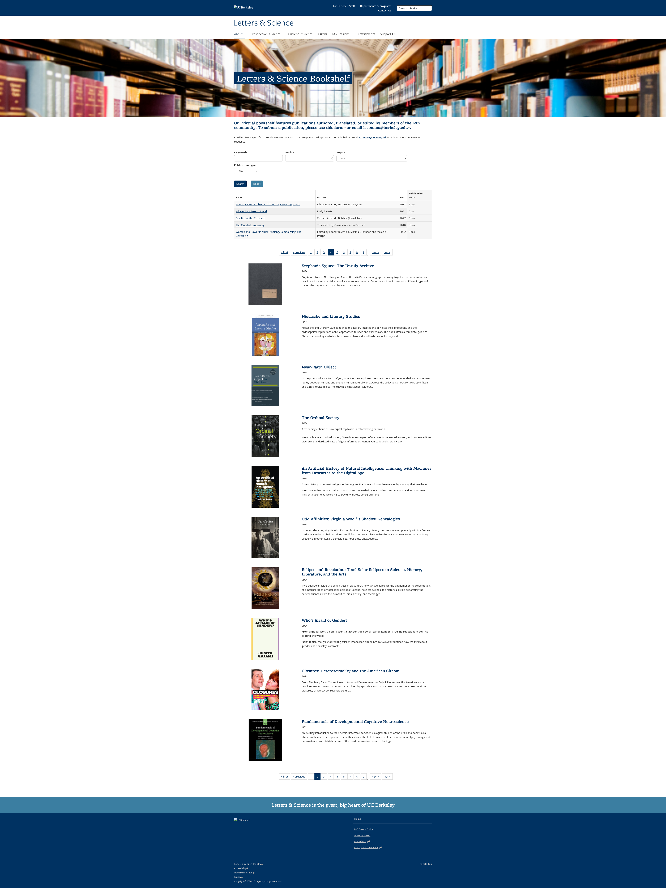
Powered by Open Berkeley (248, 864)
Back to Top (426, 863)
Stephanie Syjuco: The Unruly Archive (338, 265)
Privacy (238, 877)
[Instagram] (250, 825)
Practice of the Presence (250, 218)
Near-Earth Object (319, 367)
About (238, 34)
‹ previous (300, 252)
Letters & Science (263, 23)
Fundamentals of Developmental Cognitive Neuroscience (355, 721)
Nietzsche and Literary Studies (331, 316)
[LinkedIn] (244, 825)
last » (388, 252)
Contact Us (384, 10)
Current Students (300, 34)
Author (289, 152)
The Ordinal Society (320, 417)
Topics (340, 152)
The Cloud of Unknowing (250, 225)
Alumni (322, 34)
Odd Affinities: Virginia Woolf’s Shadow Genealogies (351, 519)
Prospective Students (266, 34)
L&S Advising (362, 841)
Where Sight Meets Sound (251, 211)
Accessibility (241, 868)
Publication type (245, 165)
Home (357, 818)
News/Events (366, 34)
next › (376, 252)
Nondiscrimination (244, 872)
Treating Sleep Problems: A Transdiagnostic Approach (268, 204)
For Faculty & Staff (344, 6)
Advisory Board (362, 835)
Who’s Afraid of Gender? (324, 620)
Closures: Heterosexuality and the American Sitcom (350, 670)
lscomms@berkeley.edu (386, 127)
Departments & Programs (375, 6)
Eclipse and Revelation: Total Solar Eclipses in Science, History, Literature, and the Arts (362, 572)
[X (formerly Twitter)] (237, 825)
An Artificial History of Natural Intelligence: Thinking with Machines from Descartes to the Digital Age (366, 470)
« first (285, 252)
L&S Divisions (341, 34)
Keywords (240, 152)
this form (335, 127)
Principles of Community (368, 847)
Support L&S (388, 34)
